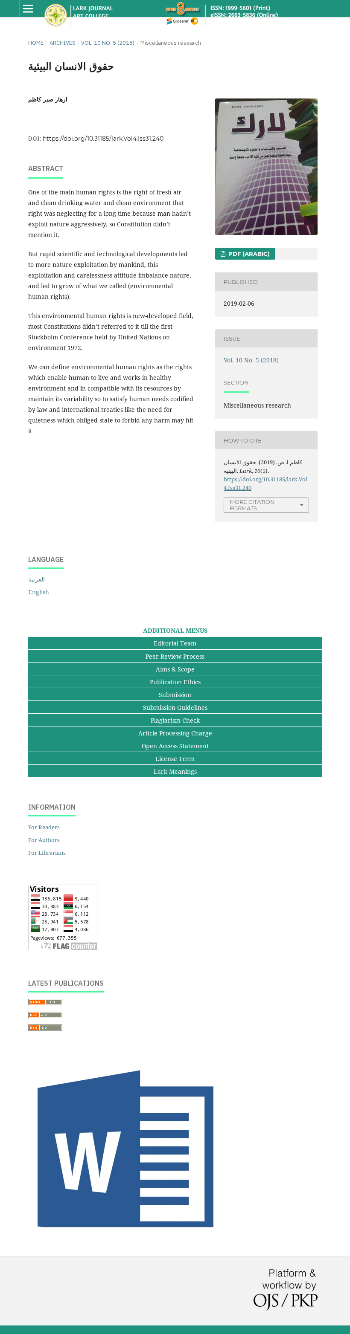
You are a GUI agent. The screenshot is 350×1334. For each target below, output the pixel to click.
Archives (63, 43)
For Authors (44, 840)
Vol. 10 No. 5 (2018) (107, 43)
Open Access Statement (175, 746)
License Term (175, 759)
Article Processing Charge (175, 733)
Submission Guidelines (175, 707)
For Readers (44, 827)
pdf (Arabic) (248, 253)
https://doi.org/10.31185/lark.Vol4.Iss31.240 (103, 138)
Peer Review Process (175, 656)
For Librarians (47, 853)
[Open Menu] (28, 8)
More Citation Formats (252, 505)
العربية (36, 579)
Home (36, 43)
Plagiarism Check (175, 720)
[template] (128, 1237)
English (38, 592)
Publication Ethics (175, 682)
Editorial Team (175, 643)
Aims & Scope (175, 669)
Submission (175, 695)
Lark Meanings (175, 771)
